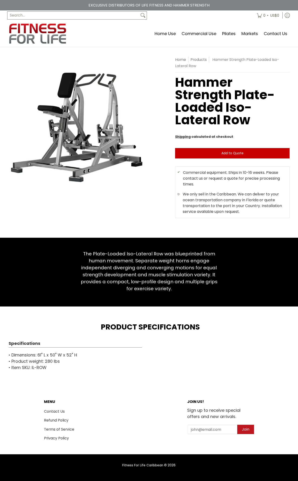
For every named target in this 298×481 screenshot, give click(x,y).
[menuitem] (268, 15)
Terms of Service (59, 429)
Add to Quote (232, 153)
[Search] (143, 15)
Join (245, 429)
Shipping (183, 136)
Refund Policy (56, 420)
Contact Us (54, 411)
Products (198, 59)
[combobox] (73, 15)
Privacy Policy (56, 438)
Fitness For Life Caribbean (142, 465)
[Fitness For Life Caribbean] (37, 33)
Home (180, 59)
